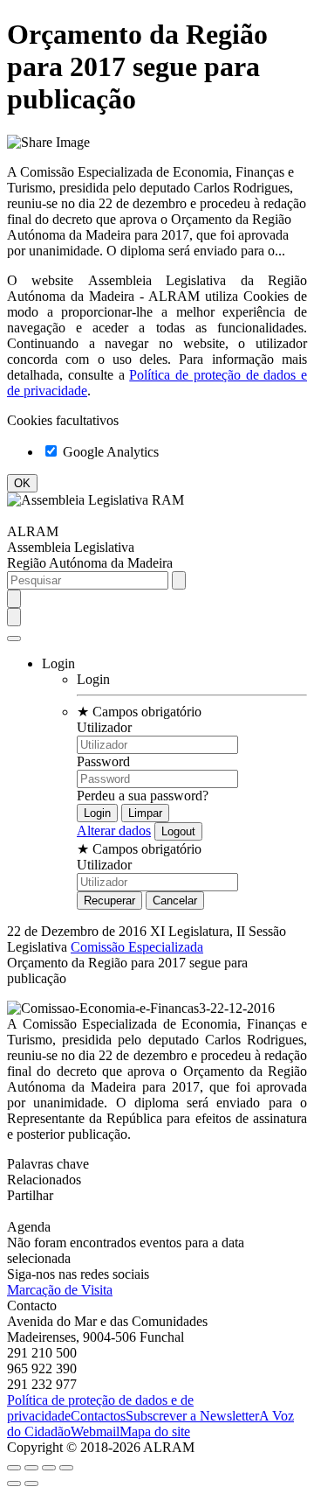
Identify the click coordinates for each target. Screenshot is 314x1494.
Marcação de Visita (60, 1289)
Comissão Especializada (137, 946)
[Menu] (14, 638)
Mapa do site (154, 1431)
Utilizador (104, 727)
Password (103, 761)
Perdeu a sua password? (142, 795)
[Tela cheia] (49, 1467)
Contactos (98, 1415)
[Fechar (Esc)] (14, 1467)
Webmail (95, 1431)
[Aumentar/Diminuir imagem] (66, 1467)
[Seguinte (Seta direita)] (31, 1483)
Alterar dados (114, 830)
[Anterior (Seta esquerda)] (14, 1483)
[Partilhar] (31, 1467)
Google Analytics (109, 451)
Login (93, 679)
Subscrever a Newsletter (192, 1415)
